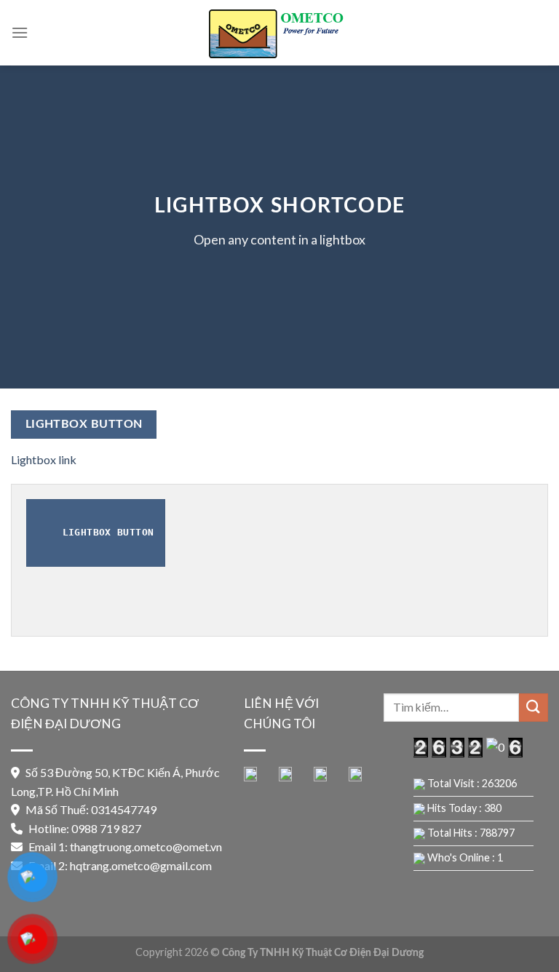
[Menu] (19, 32)
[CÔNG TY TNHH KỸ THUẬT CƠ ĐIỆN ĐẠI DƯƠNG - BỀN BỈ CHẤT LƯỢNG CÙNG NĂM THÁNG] (279, 32)
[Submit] (533, 707)
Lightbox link (43, 459)
